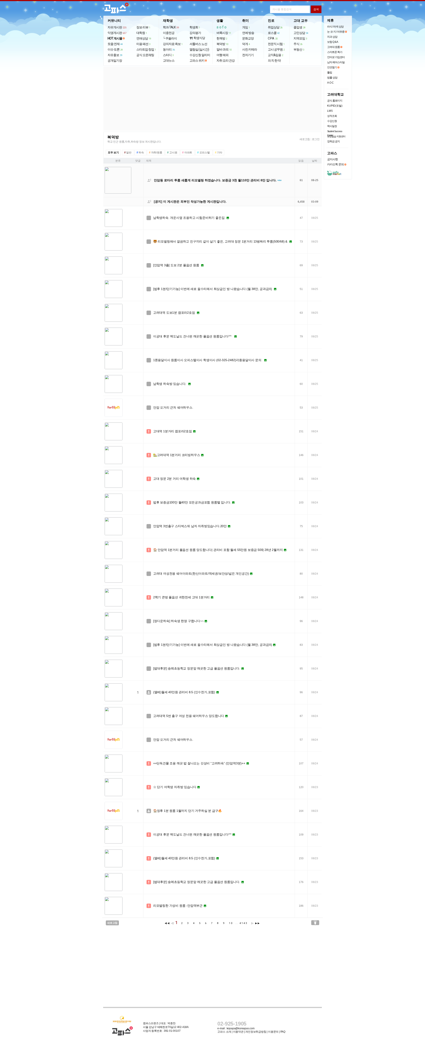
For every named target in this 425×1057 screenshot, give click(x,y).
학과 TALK (171, 27)
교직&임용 (275, 55)
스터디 (168, 55)
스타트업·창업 (146, 49)
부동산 (299, 49)
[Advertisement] (212, 99)
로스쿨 (274, 33)
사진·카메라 (249, 49)
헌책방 (221, 38)
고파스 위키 (196, 60)
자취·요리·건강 (225, 60)
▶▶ (257, 923)
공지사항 (332, 159)
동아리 (169, 49)
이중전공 (168, 33)
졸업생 (299, 27)
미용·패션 (143, 44)
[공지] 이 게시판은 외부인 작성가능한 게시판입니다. (190, 201)
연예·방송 (248, 33)
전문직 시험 (276, 44)
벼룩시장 (223, 33)
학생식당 (197, 38)
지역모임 (300, 38)
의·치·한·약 (274, 60)
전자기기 (248, 55)
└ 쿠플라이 (170, 38)
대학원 (141, 33)
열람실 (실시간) (199, 49)
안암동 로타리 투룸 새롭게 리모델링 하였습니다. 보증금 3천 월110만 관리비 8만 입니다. (215, 180)
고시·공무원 (276, 49)
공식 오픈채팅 (145, 55)
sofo (221, 27)
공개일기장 (115, 60)
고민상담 (301, 33)
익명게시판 (117, 33)
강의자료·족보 (173, 44)
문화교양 (248, 38)
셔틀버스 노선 (198, 44)
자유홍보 (115, 55)
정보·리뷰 (143, 27)
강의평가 (195, 33)
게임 (246, 27)
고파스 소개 (224, 1031)
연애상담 (143, 38)
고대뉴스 (168, 60)
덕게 (246, 44)
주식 (298, 44)
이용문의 (273, 1031)
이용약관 (238, 1031)
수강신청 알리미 (199, 55)
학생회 (194, 27)
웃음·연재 (115, 44)
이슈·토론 (115, 49)
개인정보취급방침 (255, 1031)
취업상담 (275, 27)
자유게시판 (117, 27)
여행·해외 (222, 55)
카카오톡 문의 (335, 164)
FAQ (282, 1031)
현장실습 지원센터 (336, 136)
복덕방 (222, 44)
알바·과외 (224, 49)
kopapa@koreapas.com (241, 1028)
